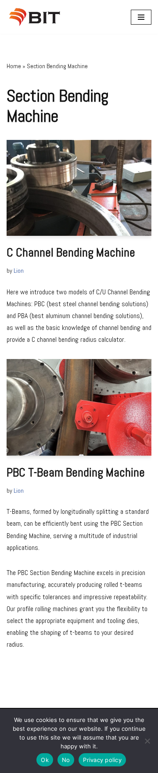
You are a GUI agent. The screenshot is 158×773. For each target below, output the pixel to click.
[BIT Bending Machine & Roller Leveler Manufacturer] (37, 17)
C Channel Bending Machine (71, 252)
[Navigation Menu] (141, 17)
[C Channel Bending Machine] (79, 188)
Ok (45, 759)
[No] (147, 740)
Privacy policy (102, 759)
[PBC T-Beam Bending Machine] (79, 407)
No (66, 759)
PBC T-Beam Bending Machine (76, 472)
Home (14, 66)
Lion (19, 271)
